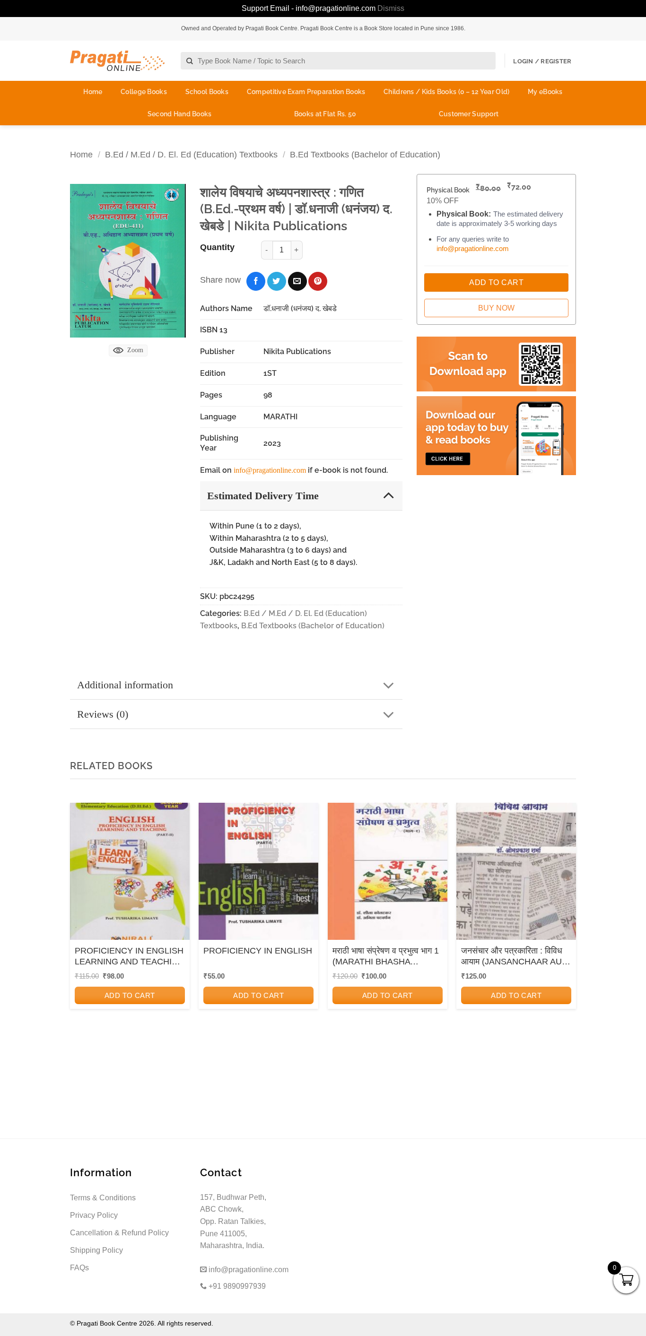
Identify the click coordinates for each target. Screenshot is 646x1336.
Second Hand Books (180, 114)
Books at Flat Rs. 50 (325, 114)
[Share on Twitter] (276, 281)
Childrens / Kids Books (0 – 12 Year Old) (446, 91)
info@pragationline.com (270, 470)
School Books (206, 91)
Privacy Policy (94, 1215)
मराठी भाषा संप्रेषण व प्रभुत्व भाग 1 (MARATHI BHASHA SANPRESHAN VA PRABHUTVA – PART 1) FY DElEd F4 (385, 957)
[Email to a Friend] (297, 281)
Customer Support (468, 114)
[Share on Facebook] (255, 281)
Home (92, 91)
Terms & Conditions (103, 1198)
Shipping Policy (96, 1250)
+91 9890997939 (236, 1286)
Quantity (217, 247)
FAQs (79, 1268)
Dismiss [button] (390, 8)
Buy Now (496, 308)
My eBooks (545, 91)
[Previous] (79, 930)
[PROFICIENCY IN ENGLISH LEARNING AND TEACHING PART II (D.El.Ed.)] (130, 874)
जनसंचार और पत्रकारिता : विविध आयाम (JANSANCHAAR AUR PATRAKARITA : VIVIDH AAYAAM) (514, 957)
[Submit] (190, 61)
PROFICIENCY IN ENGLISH (257, 950)
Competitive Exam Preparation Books (306, 91)
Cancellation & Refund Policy (119, 1233)
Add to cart (130, 995)
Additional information (125, 685)
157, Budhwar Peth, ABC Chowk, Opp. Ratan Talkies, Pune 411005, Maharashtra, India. (233, 1221)
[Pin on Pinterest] (317, 281)
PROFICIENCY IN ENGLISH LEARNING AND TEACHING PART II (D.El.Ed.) (129, 957)
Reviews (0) (102, 714)
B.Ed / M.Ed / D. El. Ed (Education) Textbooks (191, 154)
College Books (144, 91)
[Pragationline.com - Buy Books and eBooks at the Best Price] (117, 61)
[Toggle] (388, 495)
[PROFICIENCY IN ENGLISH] (258, 874)
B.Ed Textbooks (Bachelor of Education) (365, 154)
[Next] (566, 930)
